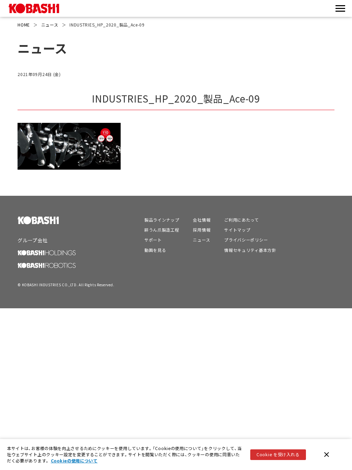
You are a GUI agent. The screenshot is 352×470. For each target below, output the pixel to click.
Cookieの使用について (74, 461)
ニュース (49, 25)
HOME (24, 25)
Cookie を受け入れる (277, 454)
